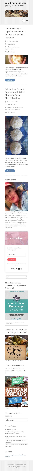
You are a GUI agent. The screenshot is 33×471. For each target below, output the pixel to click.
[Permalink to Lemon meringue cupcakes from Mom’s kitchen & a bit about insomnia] (16, 60)
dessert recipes (19, 107)
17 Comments (11, 52)
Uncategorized (9, 49)
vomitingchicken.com (16, 3)
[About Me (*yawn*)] (16, 183)
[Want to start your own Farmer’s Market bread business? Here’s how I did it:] (16, 376)
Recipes (17, 47)
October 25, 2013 (11, 105)
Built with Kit (16, 268)
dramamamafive (13, 41)
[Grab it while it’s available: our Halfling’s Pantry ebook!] (16, 335)
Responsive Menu (27, 20)
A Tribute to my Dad (10, 429)
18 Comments (11, 112)
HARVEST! (8, 109)
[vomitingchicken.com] (16, 13)
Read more (10, 80)
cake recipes (10, 47)
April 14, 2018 (11, 44)
